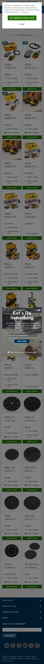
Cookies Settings (22, 334)
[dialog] (22, 15)
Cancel (22, 24)
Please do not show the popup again (23, 352)
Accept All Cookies (22, 340)
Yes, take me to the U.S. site (22, 18)
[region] (22, 332)
